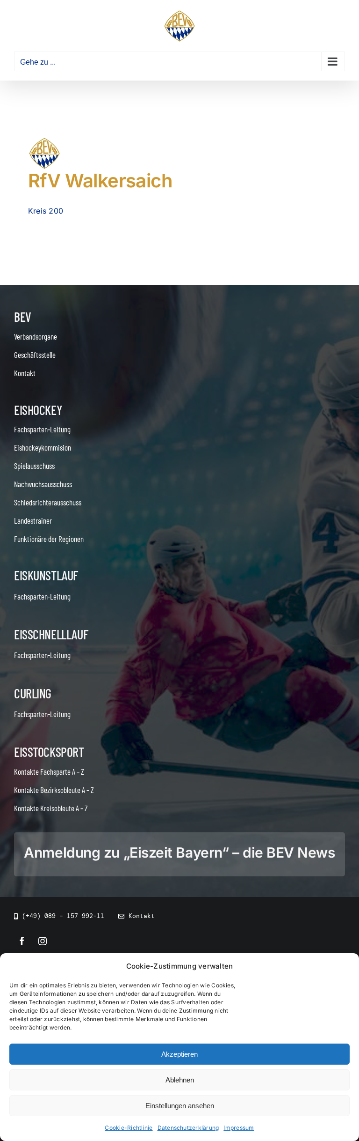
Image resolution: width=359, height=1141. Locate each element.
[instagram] (42, 941)
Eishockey (38, 410)
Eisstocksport (49, 752)
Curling (32, 693)
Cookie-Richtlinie (128, 1127)
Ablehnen (179, 1080)
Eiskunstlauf (46, 575)
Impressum (238, 1127)
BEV (22, 317)
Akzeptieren (179, 1054)
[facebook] (22, 941)
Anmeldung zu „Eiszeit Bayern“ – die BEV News (179, 852)
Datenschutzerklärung (188, 1127)
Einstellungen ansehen (179, 1106)
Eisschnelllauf (51, 634)
